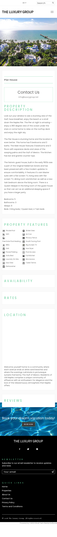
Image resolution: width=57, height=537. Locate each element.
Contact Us (7, 498)
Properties (6, 490)
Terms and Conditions (12, 506)
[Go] (53, 3)
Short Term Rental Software (46, 523)
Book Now (28, 424)
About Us (6, 494)
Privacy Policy (8, 502)
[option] (28, 42)
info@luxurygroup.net (28, 97)
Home (5, 486)
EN (24, 3)
